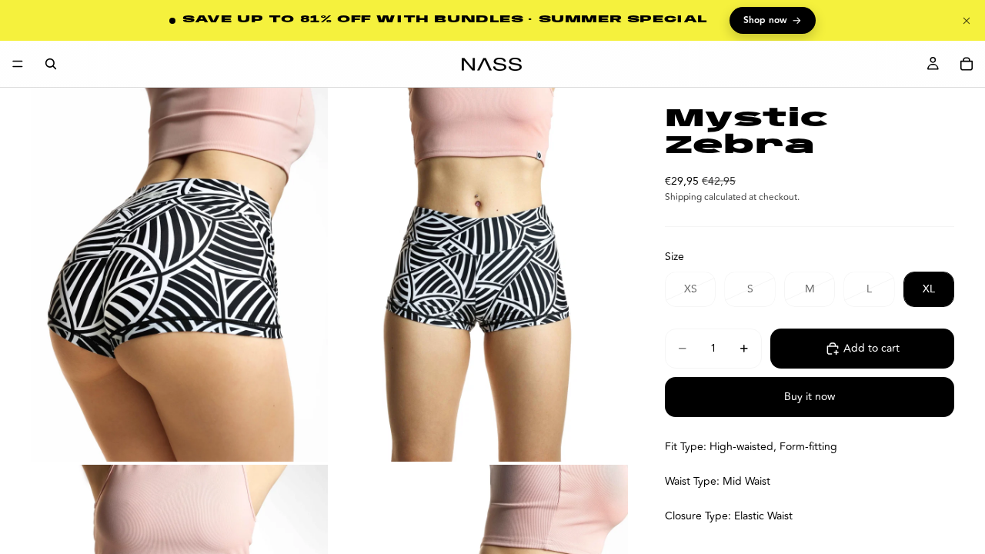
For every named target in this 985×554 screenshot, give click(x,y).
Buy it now (809, 397)
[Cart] (966, 64)
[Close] (966, 21)
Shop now (772, 20)
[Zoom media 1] (179, 274)
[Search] (51, 64)
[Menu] (17, 64)
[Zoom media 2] (479, 274)
